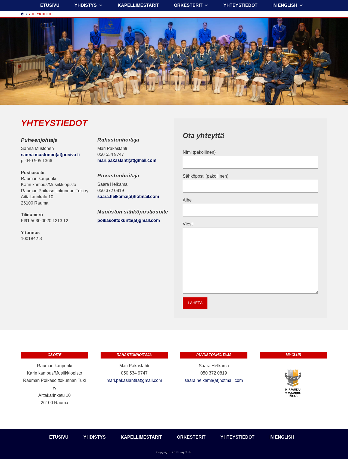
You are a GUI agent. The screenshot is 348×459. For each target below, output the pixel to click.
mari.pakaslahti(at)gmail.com (126, 160)
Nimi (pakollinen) (199, 152)
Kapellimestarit (138, 5)
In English (284, 5)
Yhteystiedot (240, 5)
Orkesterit (188, 5)
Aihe (187, 200)
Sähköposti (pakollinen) (205, 176)
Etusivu (50, 5)
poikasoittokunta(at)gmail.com (128, 220)
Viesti (188, 224)
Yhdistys (85, 5)
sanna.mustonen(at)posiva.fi (50, 154)
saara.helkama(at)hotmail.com (128, 196)
